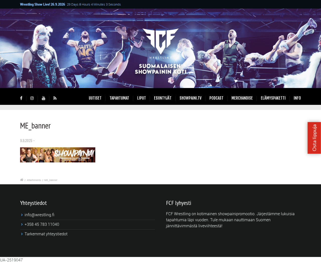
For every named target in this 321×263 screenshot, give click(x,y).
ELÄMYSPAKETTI (273, 98)
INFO (297, 98)
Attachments (34, 180)
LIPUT (141, 98)
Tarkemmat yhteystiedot (46, 234)
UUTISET (95, 98)
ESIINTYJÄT (163, 98)
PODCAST (216, 98)
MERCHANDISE (242, 98)
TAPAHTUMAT (119, 98)
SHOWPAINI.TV (190, 98)
